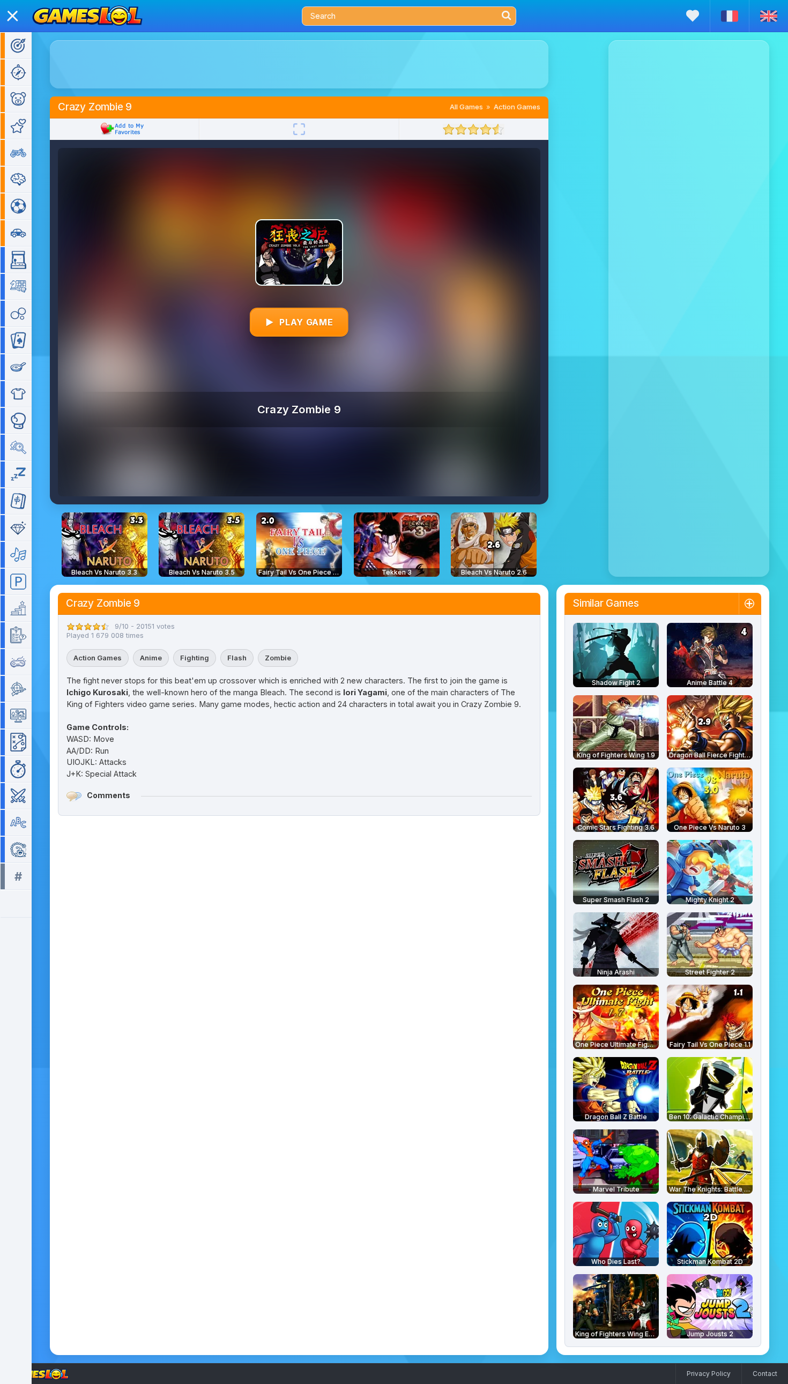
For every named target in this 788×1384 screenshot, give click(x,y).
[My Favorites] (692, 16)
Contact (765, 1374)
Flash (237, 657)
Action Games (517, 106)
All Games (466, 106)
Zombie (278, 657)
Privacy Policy (709, 1374)
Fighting (194, 657)
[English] (768, 16)
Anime (151, 657)
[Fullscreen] (299, 129)
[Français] (729, 16)
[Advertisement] (299, 64)
